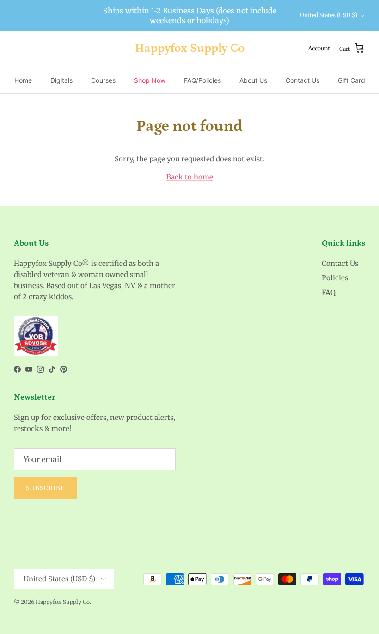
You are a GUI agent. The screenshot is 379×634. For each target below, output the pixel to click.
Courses (103, 80)
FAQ (329, 292)
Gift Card (351, 80)
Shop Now (149, 80)
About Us (253, 80)
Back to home (189, 176)
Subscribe (45, 488)
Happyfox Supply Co (63, 601)
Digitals (61, 80)
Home (23, 80)
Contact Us (302, 80)
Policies (335, 277)
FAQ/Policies (202, 80)
